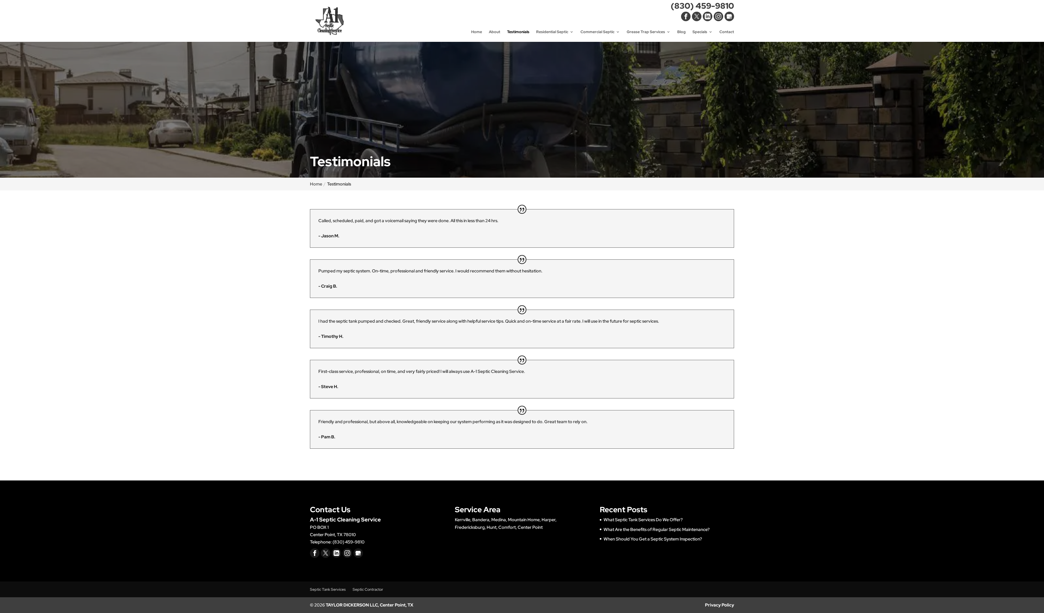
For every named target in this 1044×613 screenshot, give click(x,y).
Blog (681, 32)
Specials (699, 32)
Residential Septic (552, 32)
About (494, 32)
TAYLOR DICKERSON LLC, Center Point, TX (369, 605)
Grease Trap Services (646, 32)
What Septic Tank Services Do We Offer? (643, 520)
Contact (726, 32)
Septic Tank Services (328, 589)
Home (476, 32)
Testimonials (518, 32)
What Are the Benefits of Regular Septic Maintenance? (657, 529)
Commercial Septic (597, 32)
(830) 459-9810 (702, 7)
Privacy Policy (719, 605)
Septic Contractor (368, 589)
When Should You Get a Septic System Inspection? (653, 539)
